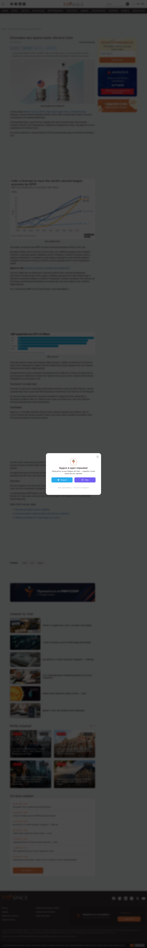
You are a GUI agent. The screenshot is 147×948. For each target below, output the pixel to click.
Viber (87, 480)
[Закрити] (97, 456)
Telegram (63, 480)
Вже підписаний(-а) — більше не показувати (73, 488)
